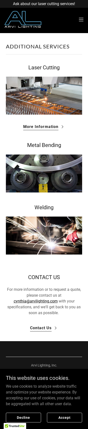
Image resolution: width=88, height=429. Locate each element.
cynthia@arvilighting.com (36, 301)
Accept (64, 417)
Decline (23, 417)
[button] (81, 19)
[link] (23, 19)
